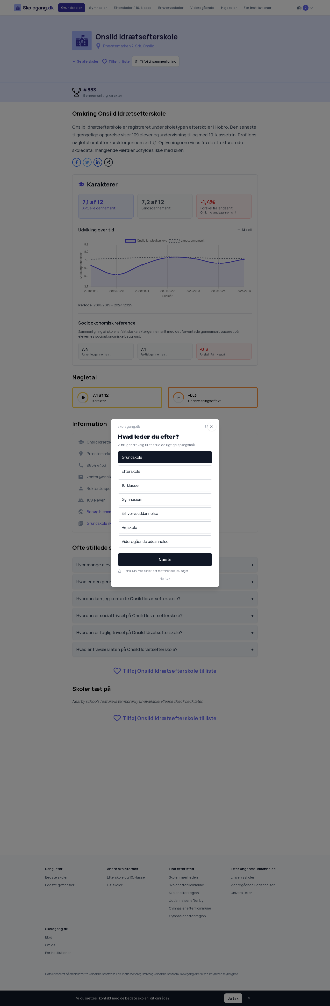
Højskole (129, 527)
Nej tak (165, 578)
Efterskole (131, 471)
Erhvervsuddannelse (140, 513)
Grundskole (132, 457)
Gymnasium (132, 499)
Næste (165, 559)
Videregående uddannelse (145, 541)
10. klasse (130, 485)
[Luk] (212, 426)
